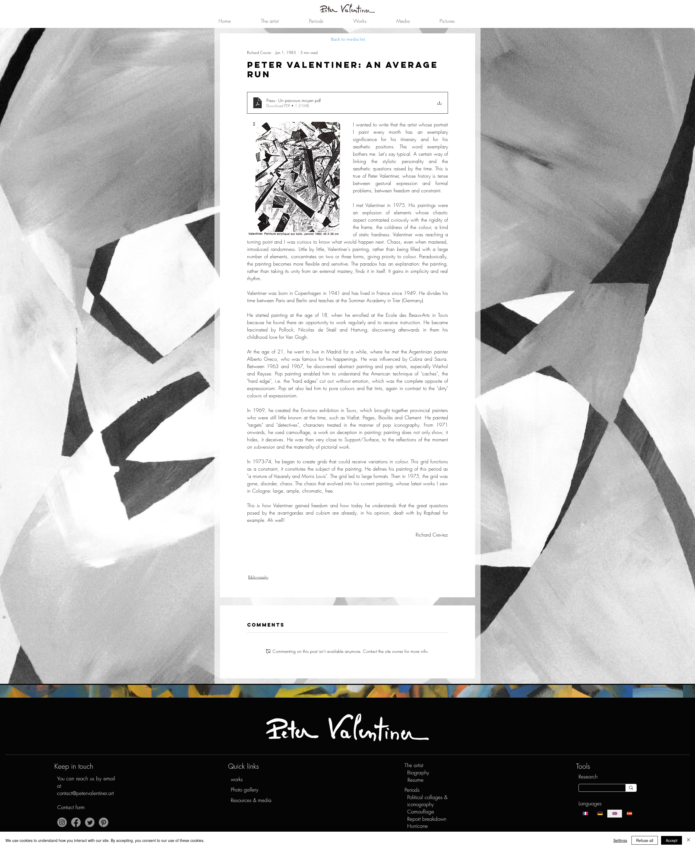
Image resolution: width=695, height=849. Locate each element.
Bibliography (258, 577)
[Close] (688, 840)
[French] (586, 814)
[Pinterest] (103, 822)
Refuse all (644, 840)
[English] (614, 814)
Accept (671, 840)
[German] (600, 814)
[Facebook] (76, 822)
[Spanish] (629, 814)
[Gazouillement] (89, 822)
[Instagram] (62, 822)
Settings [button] (620, 840)
